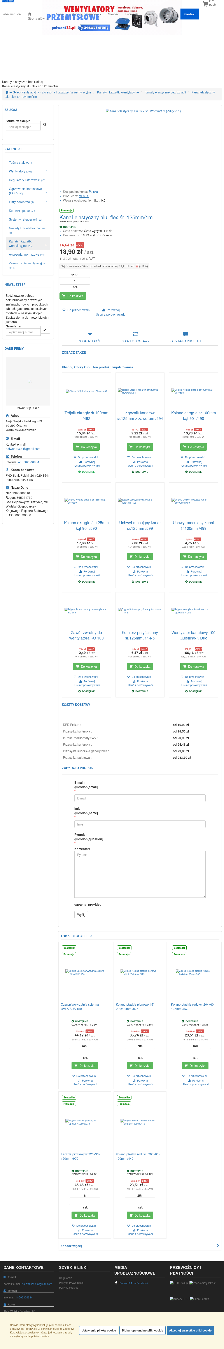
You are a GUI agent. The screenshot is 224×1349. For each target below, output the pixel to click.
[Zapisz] (45, 330)
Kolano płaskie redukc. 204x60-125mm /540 (193, 1006)
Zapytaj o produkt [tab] (186, 341)
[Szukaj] (45, 124)
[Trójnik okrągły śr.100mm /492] (86, 391)
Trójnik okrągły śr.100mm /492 (86, 415)
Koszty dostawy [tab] (135, 341)
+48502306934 (28, 462)
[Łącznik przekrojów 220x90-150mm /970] (85, 1122)
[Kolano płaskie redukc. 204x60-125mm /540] (195, 972)
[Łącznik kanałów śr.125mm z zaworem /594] (140, 391)
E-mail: (86, 784)
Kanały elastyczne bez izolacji (165, 92)
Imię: (86, 810)
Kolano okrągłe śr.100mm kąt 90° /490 (193, 415)
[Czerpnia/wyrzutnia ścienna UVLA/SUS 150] (85, 972)
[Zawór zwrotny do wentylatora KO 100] (86, 611)
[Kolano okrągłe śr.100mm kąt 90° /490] (193, 391)
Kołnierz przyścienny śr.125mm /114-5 (140, 635)
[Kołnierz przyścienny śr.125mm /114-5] (140, 611)
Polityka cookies (68, 1287)
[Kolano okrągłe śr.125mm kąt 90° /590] (86, 501)
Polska (93, 191)
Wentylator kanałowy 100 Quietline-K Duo (193, 635)
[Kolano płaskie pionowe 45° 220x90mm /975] (140, 972)
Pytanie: (88, 836)
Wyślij (81, 914)
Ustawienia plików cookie (99, 1330)
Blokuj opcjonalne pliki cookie (142, 1330)
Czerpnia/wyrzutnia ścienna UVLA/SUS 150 (80, 1006)
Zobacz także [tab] (89, 341)
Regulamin (65, 1278)
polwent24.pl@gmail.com (23, 448)
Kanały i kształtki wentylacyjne (118, 92)
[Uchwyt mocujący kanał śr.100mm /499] (193, 501)
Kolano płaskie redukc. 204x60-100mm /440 (138, 1156)
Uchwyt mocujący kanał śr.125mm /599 (140, 525)
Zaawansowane (14, 133)
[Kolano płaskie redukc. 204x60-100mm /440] (140, 1122)
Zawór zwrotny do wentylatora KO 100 (86, 635)
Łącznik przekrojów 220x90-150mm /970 (80, 1156)
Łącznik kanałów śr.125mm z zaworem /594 (140, 415)
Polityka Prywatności (71, 1282)
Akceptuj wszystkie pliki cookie (190, 1330)
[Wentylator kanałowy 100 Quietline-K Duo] (193, 611)
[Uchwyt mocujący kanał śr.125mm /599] (140, 501)
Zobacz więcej (71, 1246)
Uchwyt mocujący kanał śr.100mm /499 (193, 525)
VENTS (84, 196)
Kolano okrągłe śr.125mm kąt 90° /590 (86, 525)
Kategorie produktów (84, 14)
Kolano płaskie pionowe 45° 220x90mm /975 (135, 1006)
